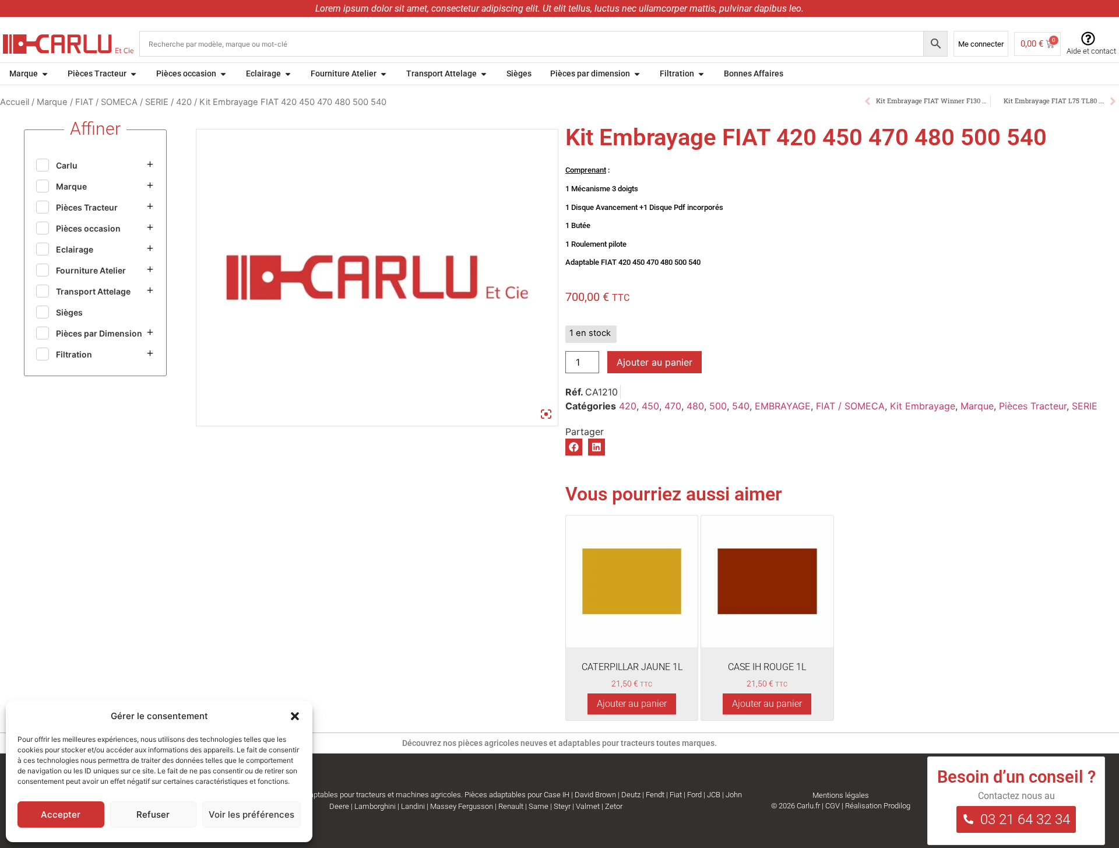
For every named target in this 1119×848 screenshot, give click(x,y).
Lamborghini (375, 806)
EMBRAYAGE (783, 406)
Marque (52, 102)
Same (538, 806)
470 (672, 406)
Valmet (588, 806)
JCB (713, 794)
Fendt (655, 794)
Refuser (153, 814)
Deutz (631, 794)
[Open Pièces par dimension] (637, 74)
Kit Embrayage (922, 406)
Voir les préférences (251, 814)
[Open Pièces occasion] (223, 74)
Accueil (14, 102)
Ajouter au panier (654, 362)
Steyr (562, 806)
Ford (694, 794)
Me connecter (981, 44)
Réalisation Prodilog (877, 805)
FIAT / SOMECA (106, 102)
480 (695, 406)
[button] (295, 716)
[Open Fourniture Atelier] (383, 74)
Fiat (676, 794)
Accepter (60, 814)
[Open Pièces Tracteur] (133, 74)
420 (184, 102)
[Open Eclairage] (288, 74)
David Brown (595, 794)
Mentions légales (840, 795)
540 (740, 406)
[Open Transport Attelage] (484, 74)
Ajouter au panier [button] (632, 703)
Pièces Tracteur (1033, 406)
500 (718, 406)
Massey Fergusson (461, 806)
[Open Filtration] (701, 74)
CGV (832, 805)
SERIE (156, 102)
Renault (510, 806)
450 (650, 406)
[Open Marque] (45, 74)
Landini (413, 806)
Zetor (613, 806)
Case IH (556, 794)
